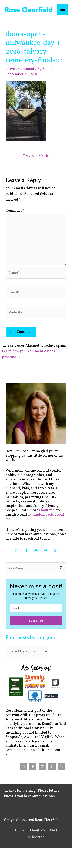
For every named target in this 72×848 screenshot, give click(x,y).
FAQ (53, 830)
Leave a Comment (20, 69)
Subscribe (36, 620)
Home (20, 830)
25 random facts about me (35, 517)
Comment (15, 210)
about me (46, 510)
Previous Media (36, 156)
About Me (37, 830)
